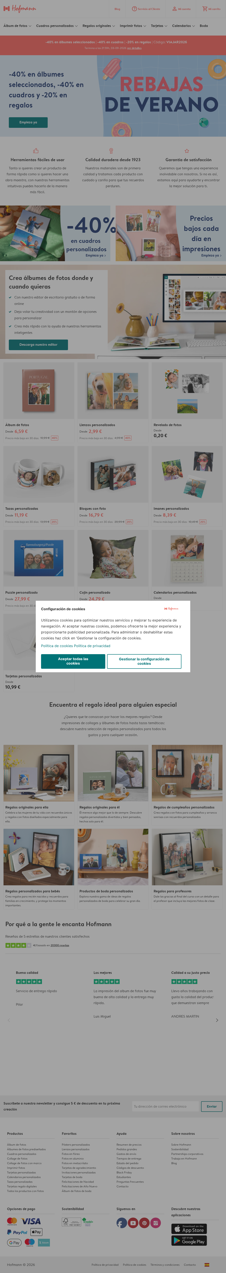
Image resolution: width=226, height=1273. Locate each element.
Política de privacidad (92, 646)
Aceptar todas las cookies (73, 661)
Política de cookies (57, 646)
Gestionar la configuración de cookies (144, 661)
